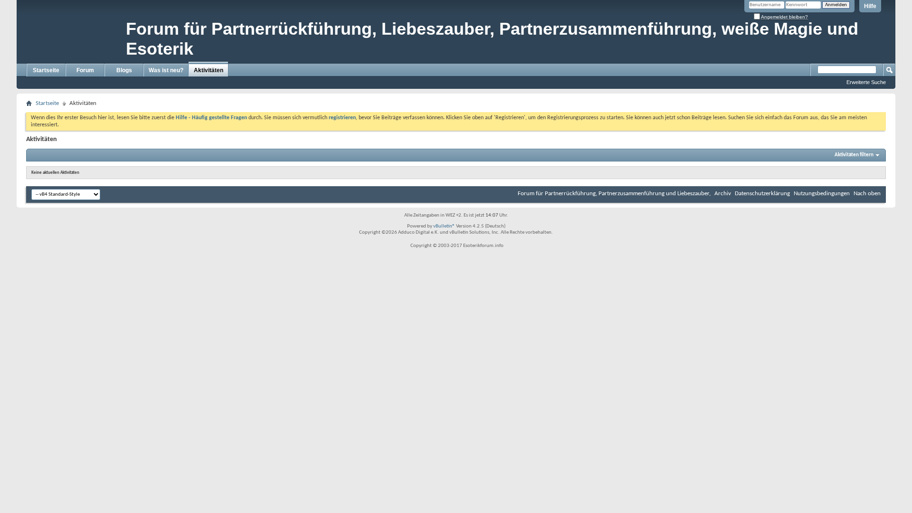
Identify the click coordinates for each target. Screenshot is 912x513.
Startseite (46, 70)
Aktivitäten (208, 70)
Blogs (124, 70)
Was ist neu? (166, 70)
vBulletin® (444, 226)
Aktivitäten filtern (854, 155)
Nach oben (867, 193)
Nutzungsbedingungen (822, 193)
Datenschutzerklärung (762, 193)
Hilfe (870, 6)
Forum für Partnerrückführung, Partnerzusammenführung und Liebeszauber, (614, 193)
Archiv (722, 193)
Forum (85, 70)
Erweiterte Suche (866, 82)
